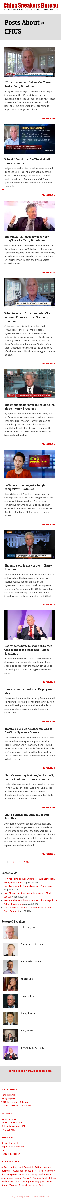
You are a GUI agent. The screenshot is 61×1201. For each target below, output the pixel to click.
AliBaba (5, 1167)
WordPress (45, 1196)
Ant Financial (26, 1167)
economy (50, 1170)
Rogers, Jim (27, 996)
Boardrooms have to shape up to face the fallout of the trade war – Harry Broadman (28, 649)
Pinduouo (6, 1181)
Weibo (42, 1185)
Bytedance (17, 1170)
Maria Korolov (8, 1119)
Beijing (38, 1167)
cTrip (40, 1170)
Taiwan (13, 1185)
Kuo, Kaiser (27, 1030)
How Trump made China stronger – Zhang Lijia (28, 886)
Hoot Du (27, 1196)
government (17, 1174)
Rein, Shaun (28, 1013)
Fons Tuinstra (8, 1095)
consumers (31, 1170)
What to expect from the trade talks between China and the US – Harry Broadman (27, 317)
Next (26, 861)
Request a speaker (11, 1143)
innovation (7, 1178)
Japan (18, 1178)
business (6, 1170)
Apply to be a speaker (12, 1146)
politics (17, 1181)
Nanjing (27, 1178)
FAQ (3, 1150)
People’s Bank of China (44, 1178)
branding (48, 1167)
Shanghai (28, 1181)
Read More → (48, 118)
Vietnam (33, 1185)
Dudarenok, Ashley (32, 944)
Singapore (40, 1181)
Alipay (14, 1167)
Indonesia (44, 1174)
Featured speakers (11, 1154)
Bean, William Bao (31, 961)
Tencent (23, 1185)
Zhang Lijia (27, 978)
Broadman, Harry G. (32, 1047)
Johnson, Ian (28, 927)
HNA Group (31, 1174)
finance (5, 1174)
